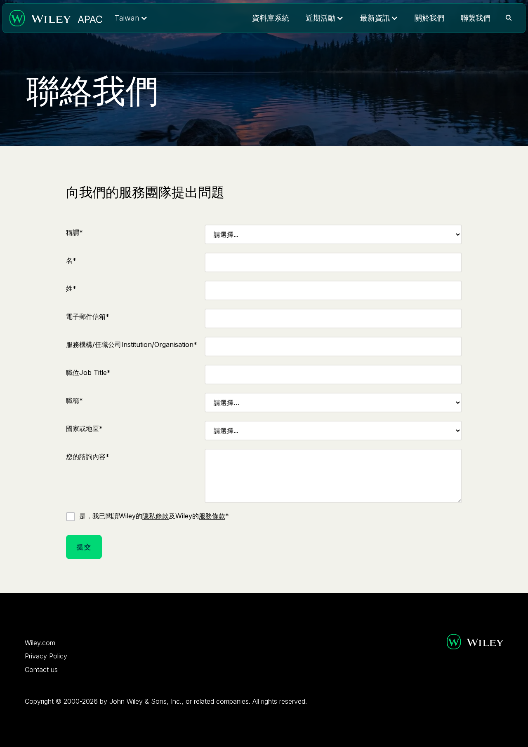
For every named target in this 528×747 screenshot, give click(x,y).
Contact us (41, 669)
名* (71, 260)
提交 (84, 547)
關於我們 (429, 18)
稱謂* (74, 232)
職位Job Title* (88, 372)
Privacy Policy (46, 656)
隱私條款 (155, 516)
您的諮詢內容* (87, 456)
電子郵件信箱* (87, 316)
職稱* (74, 400)
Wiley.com (40, 643)
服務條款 (212, 516)
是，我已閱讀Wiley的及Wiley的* (154, 516)
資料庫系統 (270, 18)
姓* (71, 288)
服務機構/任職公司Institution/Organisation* (131, 344)
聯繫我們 (475, 18)
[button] (131, 18)
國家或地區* (84, 428)
